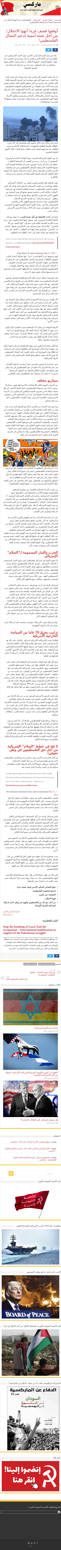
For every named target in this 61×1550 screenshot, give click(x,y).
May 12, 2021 (49, 253)
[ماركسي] (30, 7)
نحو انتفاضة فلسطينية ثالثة (17, 978)
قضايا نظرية (47, 20)
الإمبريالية (36, 20)
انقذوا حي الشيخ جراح (47, 964)
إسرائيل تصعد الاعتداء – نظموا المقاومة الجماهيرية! (42, 972)
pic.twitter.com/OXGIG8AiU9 (43, 243)
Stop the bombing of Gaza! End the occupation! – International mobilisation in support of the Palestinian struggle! (29, 929)
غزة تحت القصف (30, 964)
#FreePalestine (11, 785)
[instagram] (28, 1543)
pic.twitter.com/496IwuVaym (26, 785)
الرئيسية (57, 20)
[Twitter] (34, 1543)
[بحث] (11, 1173)
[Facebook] (37, 1543)
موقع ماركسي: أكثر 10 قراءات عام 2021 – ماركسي (30, 1142)
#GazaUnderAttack (13, 247)
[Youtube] (31, 1543)
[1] (41, 102)
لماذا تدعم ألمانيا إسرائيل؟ (46, 1028)
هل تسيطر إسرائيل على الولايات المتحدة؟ (39, 1119)
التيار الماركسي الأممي (48, 45)
